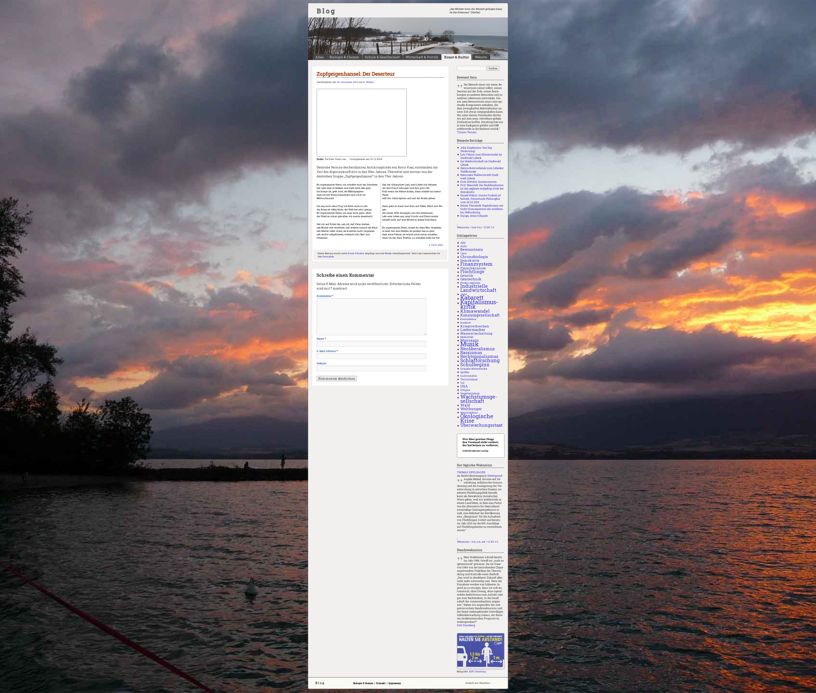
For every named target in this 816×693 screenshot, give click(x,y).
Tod (462, 382)
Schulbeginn (475, 364)
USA (464, 386)
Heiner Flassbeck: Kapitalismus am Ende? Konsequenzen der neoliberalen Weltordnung (482, 209)
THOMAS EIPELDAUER (471, 472)
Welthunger (471, 408)
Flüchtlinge (472, 271)
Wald (465, 405)
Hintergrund (494, 475)
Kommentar (325, 296)
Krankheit (465, 322)
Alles (319, 57)
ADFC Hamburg (477, 671)
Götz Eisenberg (466, 625)
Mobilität (466, 337)
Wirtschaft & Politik (422, 57)
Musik (388, 253)
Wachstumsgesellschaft (478, 398)
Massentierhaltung (476, 333)
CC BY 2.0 (492, 541)
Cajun (463, 253)
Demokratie (469, 260)
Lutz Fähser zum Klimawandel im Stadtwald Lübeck (481, 156)
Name (321, 338)
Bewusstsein (471, 249)
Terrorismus (469, 379)
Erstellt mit (477, 682)
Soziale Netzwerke (473, 369)
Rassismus (471, 352)
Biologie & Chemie (344, 57)
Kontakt (380, 683)
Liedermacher (472, 329)
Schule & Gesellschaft (382, 57)
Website (481, 57)
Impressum (395, 683)
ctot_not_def (478, 541)
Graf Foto (476, 227)
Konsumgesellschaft (480, 315)
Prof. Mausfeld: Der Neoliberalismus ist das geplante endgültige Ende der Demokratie (482, 188)
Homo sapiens (470, 283)
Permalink (328, 256)
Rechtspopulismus (479, 356)
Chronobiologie (474, 256)
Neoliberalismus (477, 348)
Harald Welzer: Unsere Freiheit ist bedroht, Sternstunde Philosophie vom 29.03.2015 (480, 199)
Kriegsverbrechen (474, 326)
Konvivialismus (468, 319)
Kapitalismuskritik (479, 304)
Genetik (466, 275)
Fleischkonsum (473, 268)
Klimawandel (475, 311)
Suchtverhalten (468, 375)
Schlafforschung (480, 360)
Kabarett (471, 297)
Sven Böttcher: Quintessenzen (478, 181)
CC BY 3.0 (489, 227)
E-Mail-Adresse (327, 351)
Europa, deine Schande (474, 215)
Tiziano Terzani (466, 132)
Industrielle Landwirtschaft (478, 288)
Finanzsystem (476, 264)
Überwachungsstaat (481, 425)
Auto (463, 246)
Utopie (465, 390)
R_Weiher (368, 82)
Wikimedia (463, 227)
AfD (463, 243)
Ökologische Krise (476, 418)
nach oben (437, 244)
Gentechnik (471, 279)
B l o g (325, 11)
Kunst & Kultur (456, 57)
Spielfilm (464, 372)
